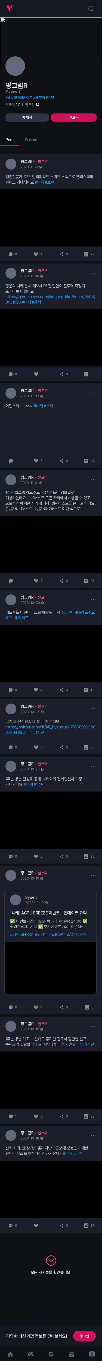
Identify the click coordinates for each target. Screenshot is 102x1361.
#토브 (49, 182)
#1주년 (38, 732)
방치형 (12, 98)
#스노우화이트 (16, 618)
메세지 (27, 117)
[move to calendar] (71, 1354)
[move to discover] (51, 1354)
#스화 (48, 405)
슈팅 (51, 98)
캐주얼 (40, 98)
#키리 (77, 1153)
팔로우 (74, 117)
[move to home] (10, 1354)
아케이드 (26, 98)
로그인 (84, 1336)
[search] (91, 8)
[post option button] (93, 164)
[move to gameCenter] (30, 1354)
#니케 (39, 182)
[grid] (51, 693)
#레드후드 (87, 612)
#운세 (36, 302)
